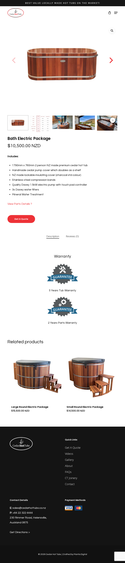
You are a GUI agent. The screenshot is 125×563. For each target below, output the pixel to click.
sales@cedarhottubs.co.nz (29, 508)
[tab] (52, 236)
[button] (116, 12)
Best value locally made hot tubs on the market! (62, 3)
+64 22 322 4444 (23, 512)
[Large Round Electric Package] (34, 375)
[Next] (110, 60)
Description (52, 236)
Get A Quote (21, 219)
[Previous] (14, 60)
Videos (69, 453)
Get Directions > (20, 532)
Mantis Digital (80, 554)
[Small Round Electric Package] (90, 375)
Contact (70, 484)
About (69, 466)
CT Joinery (71, 478)
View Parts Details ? (19, 203)
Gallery (69, 460)
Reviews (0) (72, 236)
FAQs (68, 472)
